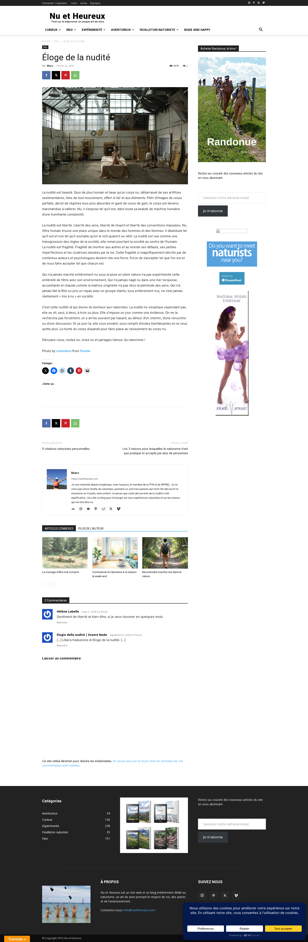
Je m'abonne (213, 211)
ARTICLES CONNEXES (59, 528)
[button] (261, 30)
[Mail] (89, 509)
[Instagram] (249, 3)
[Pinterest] (254, 3)
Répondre (62, 622)
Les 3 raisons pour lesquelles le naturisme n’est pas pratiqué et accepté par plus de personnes (155, 451)
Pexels (85, 351)
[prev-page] (44, 584)
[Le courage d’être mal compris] (65, 552)
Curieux (47, 820)
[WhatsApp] (75, 75)
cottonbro (63, 351)
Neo (57, 41)
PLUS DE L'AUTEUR (91, 528)
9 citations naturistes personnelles (66, 449)
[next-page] (51, 584)
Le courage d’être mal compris (60, 572)
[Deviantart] (74, 509)
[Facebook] (46, 75)
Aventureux (49, 813)
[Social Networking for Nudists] (232, 265)
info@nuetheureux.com (139, 910)
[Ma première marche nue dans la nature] (165, 553)
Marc (50, 65)
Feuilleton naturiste (55, 832)
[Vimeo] (263, 3)
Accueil (46, 41)
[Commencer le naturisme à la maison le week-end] (115, 552)
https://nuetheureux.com (84, 478)
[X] (258, 3)
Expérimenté (50, 826)
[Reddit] (104, 509)
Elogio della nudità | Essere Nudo (82, 635)
